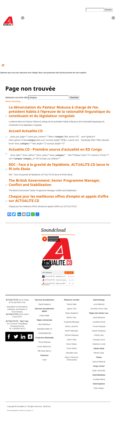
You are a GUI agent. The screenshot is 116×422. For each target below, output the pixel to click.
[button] (22, 18)
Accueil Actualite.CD (26, 131)
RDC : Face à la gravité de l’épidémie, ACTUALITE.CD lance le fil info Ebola (59, 166)
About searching (12, 101)
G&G (32, 410)
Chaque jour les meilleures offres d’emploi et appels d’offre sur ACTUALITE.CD (59, 198)
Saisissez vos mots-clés (16, 97)
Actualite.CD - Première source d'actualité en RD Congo (55, 149)
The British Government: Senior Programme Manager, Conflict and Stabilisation (54, 182)
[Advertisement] (58, 45)
